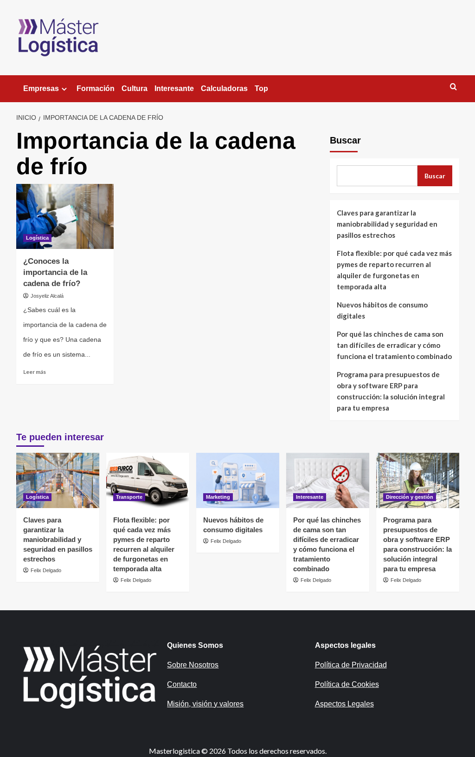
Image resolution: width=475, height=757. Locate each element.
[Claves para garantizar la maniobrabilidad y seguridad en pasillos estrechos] (57, 480)
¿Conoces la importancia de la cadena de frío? (55, 272)
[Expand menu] (64, 89)
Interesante (174, 88)
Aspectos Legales (344, 704)
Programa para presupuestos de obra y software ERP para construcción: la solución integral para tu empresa (391, 391)
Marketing (218, 497)
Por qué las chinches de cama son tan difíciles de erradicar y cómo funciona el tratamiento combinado (394, 345)
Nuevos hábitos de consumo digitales (382, 310)
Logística (37, 238)
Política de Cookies (347, 684)
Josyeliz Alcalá (47, 296)
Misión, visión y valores (205, 704)
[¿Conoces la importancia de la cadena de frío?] (65, 216)
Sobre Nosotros (192, 665)
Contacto (182, 684)
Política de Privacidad (351, 665)
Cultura (135, 88)
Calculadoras (224, 88)
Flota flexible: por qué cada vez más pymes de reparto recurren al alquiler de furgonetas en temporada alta (394, 270)
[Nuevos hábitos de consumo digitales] (237, 480)
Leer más (34, 371)
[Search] (453, 87)
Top (261, 88)
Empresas (41, 88)
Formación (96, 88)
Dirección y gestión (409, 497)
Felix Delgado (46, 570)
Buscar (345, 140)
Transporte (129, 497)
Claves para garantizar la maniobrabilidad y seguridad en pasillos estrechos (387, 224)
